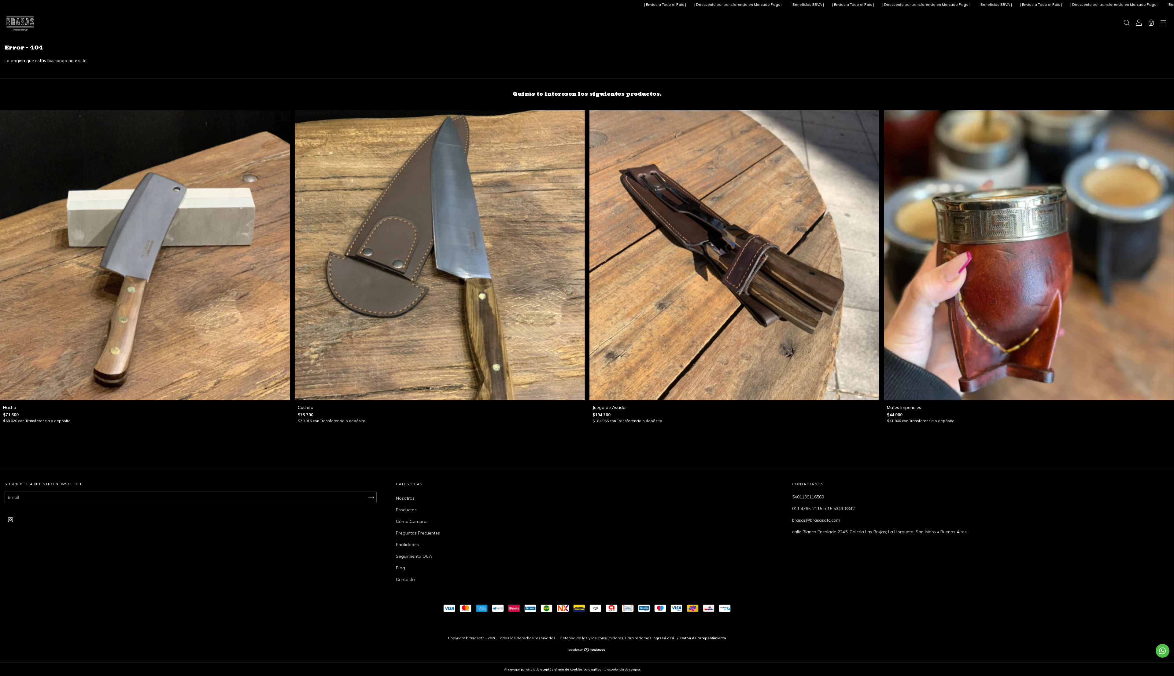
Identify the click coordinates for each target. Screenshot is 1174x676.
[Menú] (1163, 23)
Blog (400, 568)
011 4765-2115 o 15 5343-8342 (823, 508)
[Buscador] (1127, 23)
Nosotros (405, 498)
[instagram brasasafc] (11, 520)
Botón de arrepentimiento (703, 638)
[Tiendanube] (587, 650)
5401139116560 (808, 497)
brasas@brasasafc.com (816, 520)
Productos (406, 510)
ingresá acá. (663, 638)
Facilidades (407, 544)
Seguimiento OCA (414, 556)
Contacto (405, 579)
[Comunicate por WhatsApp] (1162, 651)
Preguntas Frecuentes (418, 533)
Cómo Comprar (412, 521)
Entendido (657, 669)
